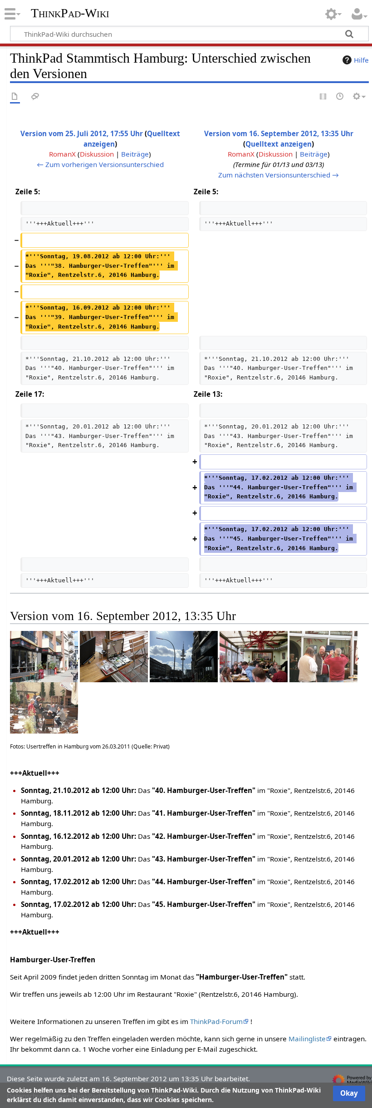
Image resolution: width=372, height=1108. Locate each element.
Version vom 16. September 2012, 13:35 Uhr (278, 133)
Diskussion (97, 153)
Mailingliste (307, 1038)
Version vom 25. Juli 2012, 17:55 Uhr (81, 133)
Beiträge (135, 153)
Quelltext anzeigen (278, 143)
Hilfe (361, 59)
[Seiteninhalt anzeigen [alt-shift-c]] (15, 97)
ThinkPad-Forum (216, 1021)
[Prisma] (44, 655)
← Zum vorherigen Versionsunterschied (100, 164)
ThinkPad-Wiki (70, 13)
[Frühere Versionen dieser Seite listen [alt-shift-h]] (340, 97)
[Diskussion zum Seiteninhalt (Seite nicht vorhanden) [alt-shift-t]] (35, 97)
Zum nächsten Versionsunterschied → (278, 174)
